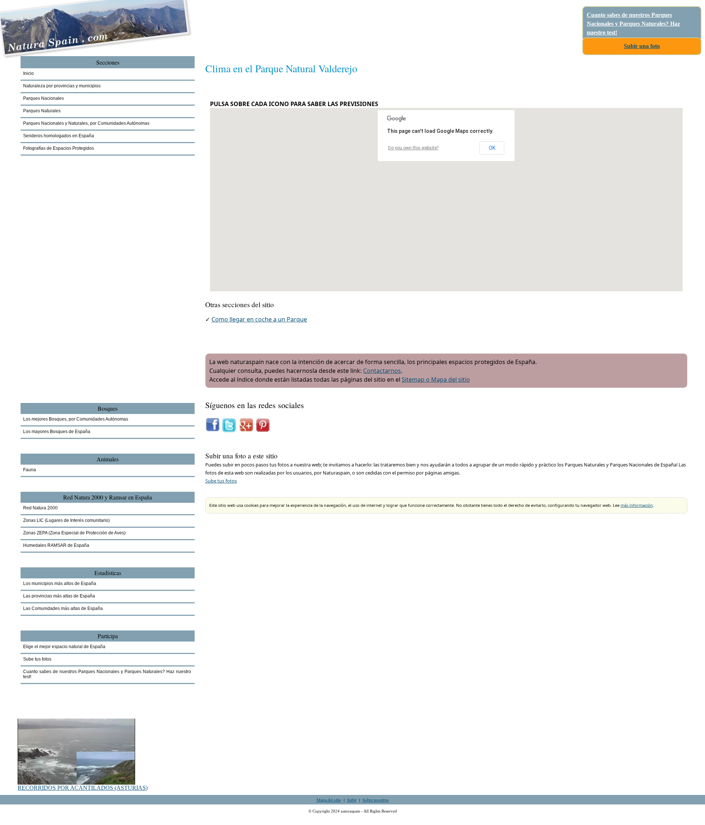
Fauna (29, 469)
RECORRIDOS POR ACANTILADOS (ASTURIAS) (83, 788)
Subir (352, 800)
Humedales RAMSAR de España (56, 545)
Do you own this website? (413, 147)
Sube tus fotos (221, 480)
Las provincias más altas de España (59, 596)
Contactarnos (382, 371)
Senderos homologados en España (58, 135)
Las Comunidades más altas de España (63, 608)
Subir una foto (642, 46)
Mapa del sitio (329, 800)
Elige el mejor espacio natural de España (64, 646)
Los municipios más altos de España (59, 583)
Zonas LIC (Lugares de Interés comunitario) (66, 520)
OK (492, 148)
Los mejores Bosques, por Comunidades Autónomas (75, 419)
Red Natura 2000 (40, 507)
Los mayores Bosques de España (56, 431)
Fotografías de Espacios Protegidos (58, 148)
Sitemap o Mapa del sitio (436, 379)
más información (637, 505)
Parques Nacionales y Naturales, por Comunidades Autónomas (86, 123)
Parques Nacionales (43, 98)
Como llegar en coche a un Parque (259, 319)
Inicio (28, 73)
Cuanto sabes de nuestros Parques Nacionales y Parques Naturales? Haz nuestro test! (633, 24)
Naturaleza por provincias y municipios (62, 85)
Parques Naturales (42, 110)
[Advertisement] (61, 291)
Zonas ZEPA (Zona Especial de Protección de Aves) (74, 532)
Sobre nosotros (375, 800)
